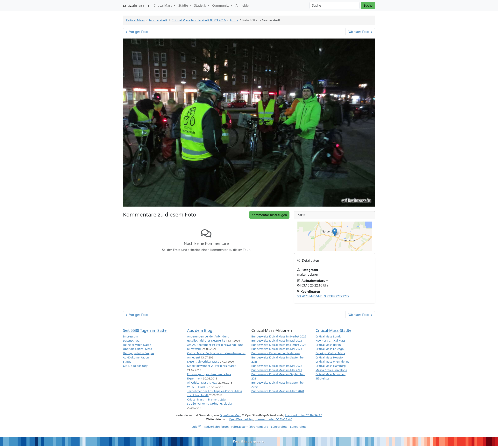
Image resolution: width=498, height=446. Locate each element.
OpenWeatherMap (241, 419)
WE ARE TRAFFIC (198, 387)
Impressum (130, 336)
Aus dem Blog (199, 330)
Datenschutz (131, 340)
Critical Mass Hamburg (331, 366)
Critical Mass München (330, 374)
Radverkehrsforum (216, 426)
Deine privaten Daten (137, 345)
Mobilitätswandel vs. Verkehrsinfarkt (211, 366)
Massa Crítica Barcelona (331, 370)
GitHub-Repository (135, 366)
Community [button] (221, 5)
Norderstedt (158, 20)
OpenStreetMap (230, 415)
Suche (368, 5)
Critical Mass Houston (330, 357)
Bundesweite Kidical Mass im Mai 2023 (276, 366)
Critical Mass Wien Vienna (333, 361)
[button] (334, 232)
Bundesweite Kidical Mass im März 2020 (277, 391)
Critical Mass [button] (163, 5)
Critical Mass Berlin (328, 345)
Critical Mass (135, 20)
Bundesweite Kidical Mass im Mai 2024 (276, 349)
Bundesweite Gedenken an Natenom (275, 353)
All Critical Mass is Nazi (202, 382)
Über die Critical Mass (137, 349)
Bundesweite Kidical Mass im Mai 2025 (276, 340)
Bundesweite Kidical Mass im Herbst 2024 (278, 345)
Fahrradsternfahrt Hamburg (249, 426)
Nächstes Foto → (360, 32)
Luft (196, 426)
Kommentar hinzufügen (269, 215)
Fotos (234, 20)
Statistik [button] (200, 5)
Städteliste (322, 378)
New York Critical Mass (330, 340)
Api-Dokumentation (136, 357)
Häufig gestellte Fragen (138, 353)
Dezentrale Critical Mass (203, 361)
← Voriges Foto (136, 32)
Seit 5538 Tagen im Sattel (145, 330)
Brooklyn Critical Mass (330, 353)
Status (127, 361)
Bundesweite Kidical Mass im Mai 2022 (276, 370)
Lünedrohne (279, 426)
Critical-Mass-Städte (333, 330)
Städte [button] (183, 5)
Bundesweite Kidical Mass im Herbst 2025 (278, 336)
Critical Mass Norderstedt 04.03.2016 (199, 20)
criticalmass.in (136, 5)
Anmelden (243, 5)
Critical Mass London (329, 336)
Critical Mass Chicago (330, 349)
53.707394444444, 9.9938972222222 (323, 296)
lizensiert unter (303, 415)
